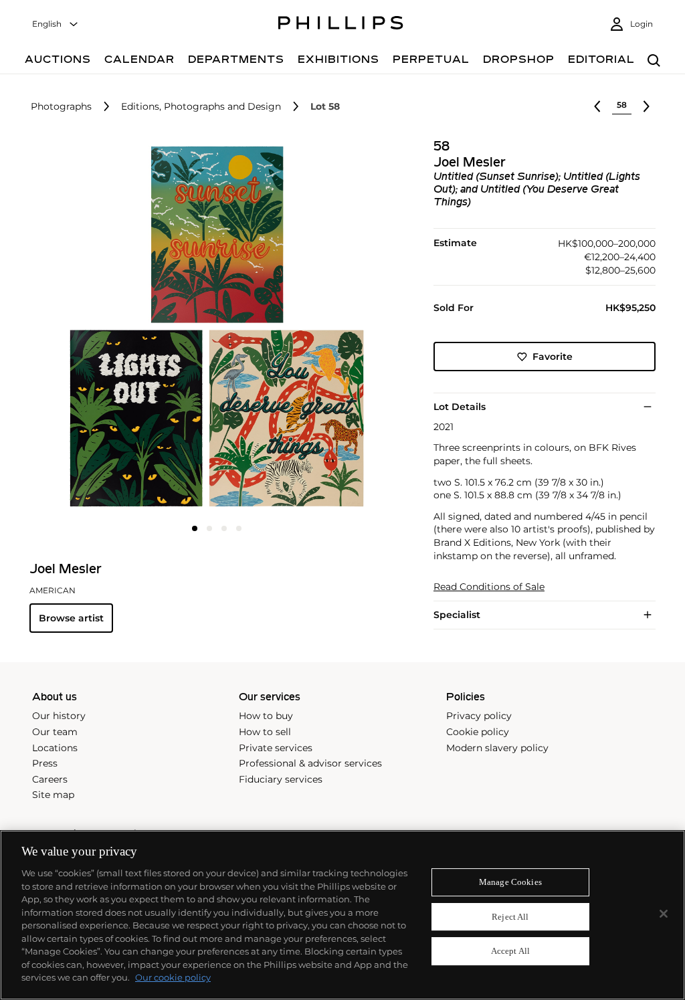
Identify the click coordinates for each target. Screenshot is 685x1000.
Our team (55, 732)
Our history (59, 716)
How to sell (265, 732)
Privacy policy (479, 716)
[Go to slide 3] (224, 528)
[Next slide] (342, 327)
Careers (50, 779)
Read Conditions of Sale (489, 587)
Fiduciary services (280, 779)
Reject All (510, 917)
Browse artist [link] (71, 618)
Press (45, 763)
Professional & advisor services (310, 763)
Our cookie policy (173, 977)
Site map (53, 795)
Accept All (510, 951)
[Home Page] (340, 24)
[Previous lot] (597, 106)
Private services (275, 748)
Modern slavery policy (497, 748)
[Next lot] (646, 106)
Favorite (552, 357)
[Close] (663, 913)
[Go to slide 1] (194, 528)
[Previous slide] (91, 327)
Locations (55, 748)
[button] (212, 326)
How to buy (266, 716)
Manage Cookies (510, 882)
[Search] (654, 61)
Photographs (61, 106)
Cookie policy (477, 732)
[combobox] (55, 24)
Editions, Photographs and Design (201, 106)
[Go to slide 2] (209, 528)
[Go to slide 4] (238, 528)
